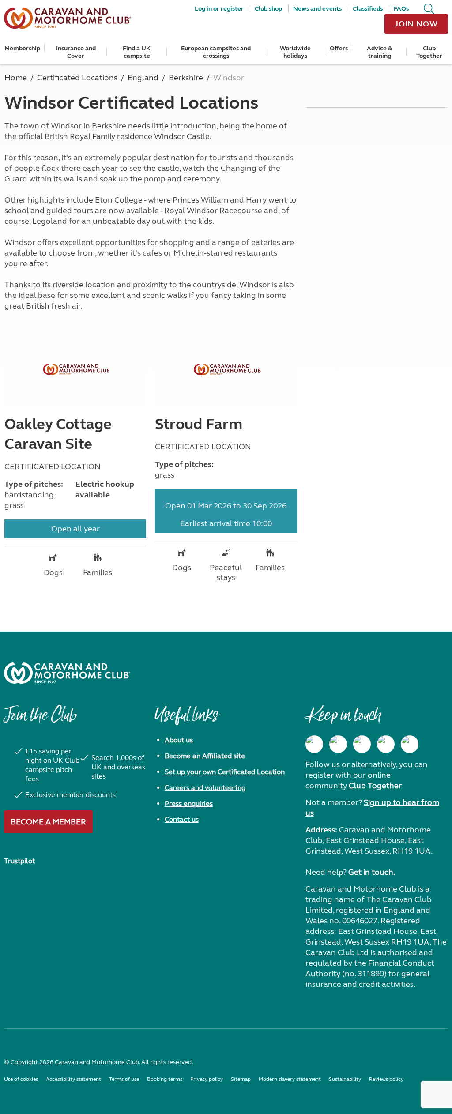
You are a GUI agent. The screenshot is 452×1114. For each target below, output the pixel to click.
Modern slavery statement (290, 1079)
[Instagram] (338, 744)
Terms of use (124, 1079)
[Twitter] (362, 744)
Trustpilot (19, 861)
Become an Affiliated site (205, 756)
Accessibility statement (73, 1079)
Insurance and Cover (76, 52)
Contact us (182, 819)
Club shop (268, 8)
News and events (317, 8)
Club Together (429, 52)
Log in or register (219, 8)
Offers (339, 48)
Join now (416, 24)
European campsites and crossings (216, 52)
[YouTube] (386, 744)
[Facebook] (314, 744)
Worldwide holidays (295, 52)
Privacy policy (206, 1079)
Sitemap (241, 1079)
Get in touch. (371, 872)
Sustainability (345, 1079)
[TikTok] (409, 744)
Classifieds (368, 8)
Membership (22, 48)
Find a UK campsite (137, 52)
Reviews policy (386, 1079)
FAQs (401, 8)
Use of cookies (21, 1079)
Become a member (48, 822)
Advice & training (379, 52)
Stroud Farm (198, 424)
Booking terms (164, 1079)
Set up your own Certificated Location (225, 772)
